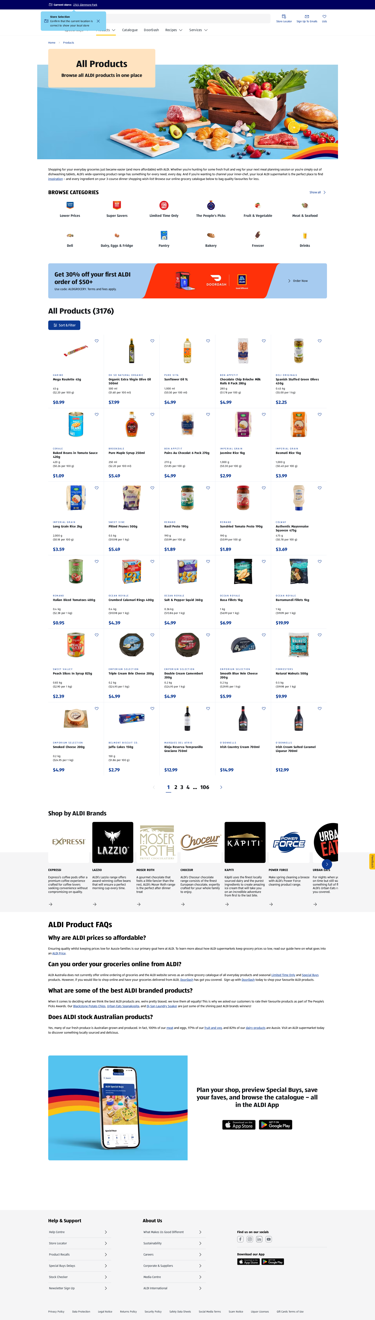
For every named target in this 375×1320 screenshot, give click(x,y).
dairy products (256, 1028)
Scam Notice (236, 1311)
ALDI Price (59, 953)
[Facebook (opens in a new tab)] (240, 1239)
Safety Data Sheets (180, 1311)
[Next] (221, 787)
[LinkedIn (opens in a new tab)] (259, 1239)
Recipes (171, 30)
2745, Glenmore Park (85, 5)
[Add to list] (97, 341)
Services (195, 30)
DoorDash (151, 31)
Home (52, 43)
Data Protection (81, 1311)
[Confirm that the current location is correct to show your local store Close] (98, 21)
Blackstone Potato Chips (89, 1006)
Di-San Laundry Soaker (162, 1006)
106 (204, 787)
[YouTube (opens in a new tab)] (269, 1239)
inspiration (55, 179)
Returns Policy (128, 1311)
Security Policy (153, 1311)
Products (103, 30)
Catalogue (130, 31)
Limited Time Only (283, 975)
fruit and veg (213, 1028)
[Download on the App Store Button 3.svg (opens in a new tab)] (248, 1261)
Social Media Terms (210, 1311)
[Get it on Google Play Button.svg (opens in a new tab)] (272, 1261)
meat (170, 1028)
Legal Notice (105, 1311)
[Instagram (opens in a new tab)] (250, 1239)
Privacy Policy (56, 1311)
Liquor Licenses (260, 1311)
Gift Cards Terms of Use (290, 1311)
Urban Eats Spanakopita (123, 1006)
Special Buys (310, 975)
